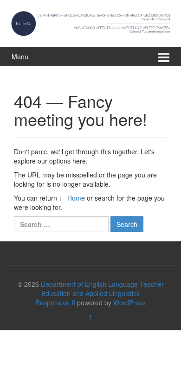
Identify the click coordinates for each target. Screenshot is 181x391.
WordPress (129, 302)
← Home (72, 197)
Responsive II (55, 302)
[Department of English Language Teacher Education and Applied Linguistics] (90, 22)
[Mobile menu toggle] (164, 56)
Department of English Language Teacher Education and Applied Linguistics (102, 288)
